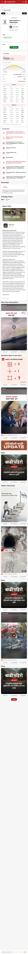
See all (14, 699)
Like (6, 351)
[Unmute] (23, 349)
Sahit (4, 34)
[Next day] (24, 18)
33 (25, 952)
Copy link (23, 351)
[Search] (23, 2)
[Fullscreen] (25, 349)
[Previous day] (3, 18)
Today (24, 13)
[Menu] (2, 2)
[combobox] (14, 187)
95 (21, 952)
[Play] (6, 225)
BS (3, 13)
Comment (15, 351)
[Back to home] (2, 7)
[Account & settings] (26, 2)
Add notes (15, 47)
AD (7, 13)
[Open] (14, 445)
